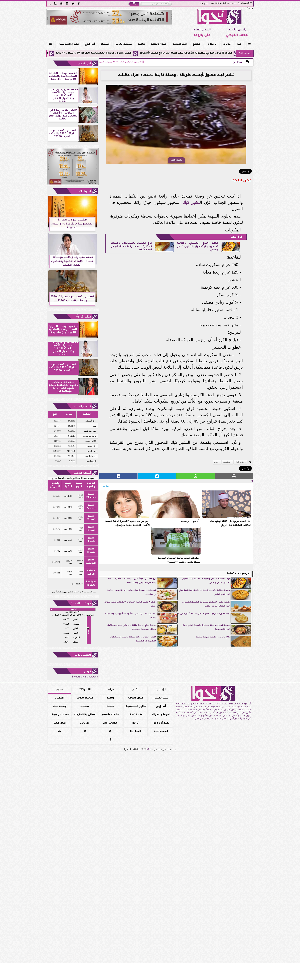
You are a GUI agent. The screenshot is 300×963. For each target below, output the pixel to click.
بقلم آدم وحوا (161, 723)
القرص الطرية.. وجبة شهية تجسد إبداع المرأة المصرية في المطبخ (133, 639)
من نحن (85, 723)
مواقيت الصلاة (81, 603)
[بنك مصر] (109, 16)
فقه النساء (136, 714)
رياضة (141, 44)
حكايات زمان (110, 723)
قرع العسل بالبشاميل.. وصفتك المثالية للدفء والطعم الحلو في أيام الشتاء (131, 246)
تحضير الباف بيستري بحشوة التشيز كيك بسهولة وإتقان (131, 616)
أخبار (239, 44)
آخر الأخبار (85, 63)
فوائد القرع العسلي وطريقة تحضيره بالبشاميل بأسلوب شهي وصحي (197, 246)
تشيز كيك (191, 202)
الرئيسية (161, 689)
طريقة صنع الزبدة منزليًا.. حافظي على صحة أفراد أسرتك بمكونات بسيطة (132, 627)
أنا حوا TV (211, 44)
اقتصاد (105, 44)
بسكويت (226, 462)
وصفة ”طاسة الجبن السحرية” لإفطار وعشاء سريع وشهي (130, 604)
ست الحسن (179, 44)
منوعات (85, 706)
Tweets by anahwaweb (85, 677)
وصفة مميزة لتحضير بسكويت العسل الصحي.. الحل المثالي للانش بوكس (206, 604)
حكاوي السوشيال (68, 44)
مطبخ (196, 44)
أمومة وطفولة (161, 714)
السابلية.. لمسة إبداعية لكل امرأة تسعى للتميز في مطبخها (132, 592)
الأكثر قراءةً (83, 317)
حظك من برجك (60, 714)
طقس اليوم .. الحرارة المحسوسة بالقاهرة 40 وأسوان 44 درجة (138, 53)
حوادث (227, 44)
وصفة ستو (59, 706)
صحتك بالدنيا (123, 44)
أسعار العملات (81, 406)
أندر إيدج (90, 44)
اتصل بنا (135, 731)
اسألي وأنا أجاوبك (84, 714)
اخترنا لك (85, 191)
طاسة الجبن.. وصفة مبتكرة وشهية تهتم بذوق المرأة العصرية (206, 627)
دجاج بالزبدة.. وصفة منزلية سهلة (213, 637)
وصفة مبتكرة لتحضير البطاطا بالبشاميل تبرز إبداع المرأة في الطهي (204, 592)
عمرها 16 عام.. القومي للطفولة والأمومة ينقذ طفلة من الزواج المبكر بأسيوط (230, 53)
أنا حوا (135, 723)
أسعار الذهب (82, 473)
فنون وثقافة (158, 44)
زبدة (216, 462)
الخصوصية (161, 731)
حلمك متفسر (110, 714)
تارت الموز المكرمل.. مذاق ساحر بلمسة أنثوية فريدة (204, 614)
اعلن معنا (59, 723)
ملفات (110, 706)
